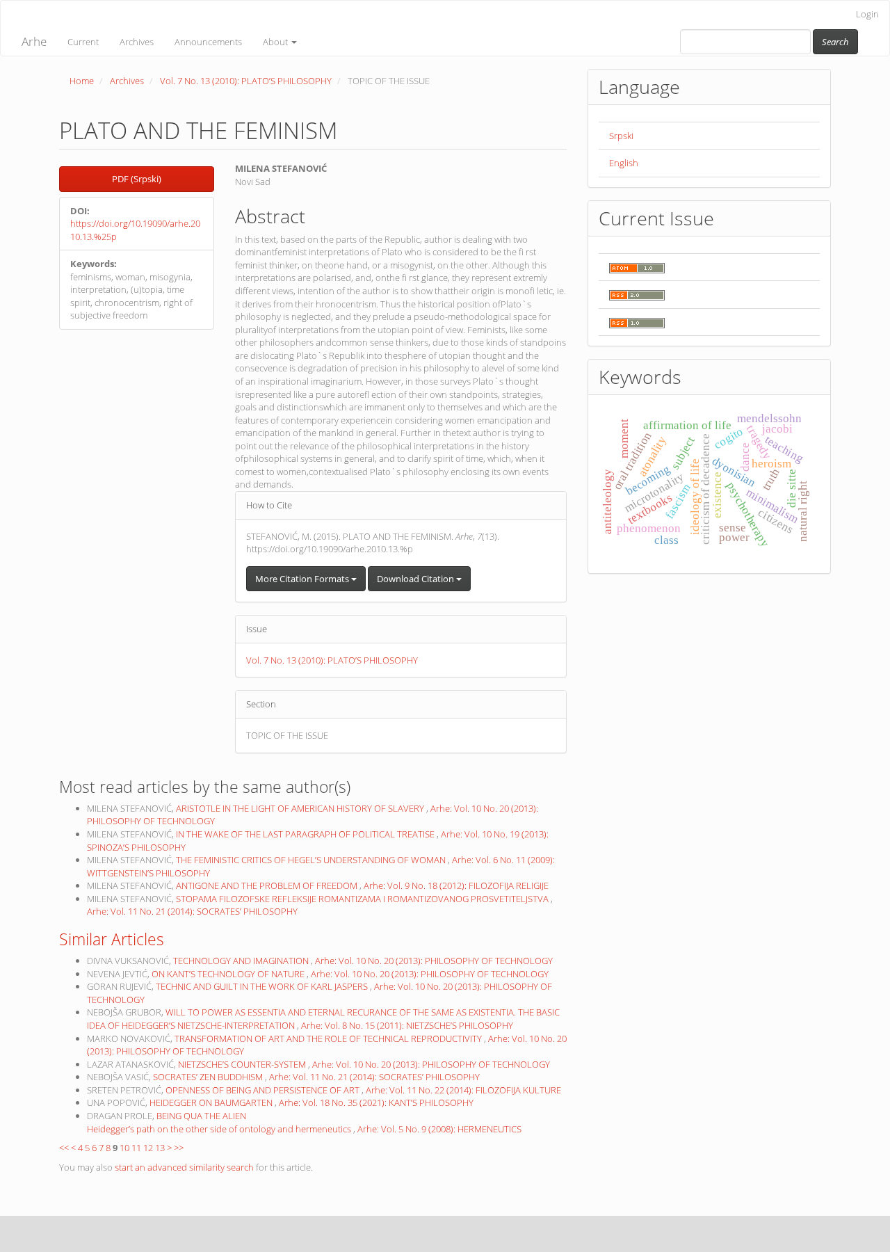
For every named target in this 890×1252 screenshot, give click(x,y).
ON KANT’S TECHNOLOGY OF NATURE (229, 974)
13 (160, 1147)
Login (867, 14)
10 (124, 1147)
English (623, 162)
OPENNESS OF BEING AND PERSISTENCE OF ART (263, 1090)
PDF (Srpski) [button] (136, 178)
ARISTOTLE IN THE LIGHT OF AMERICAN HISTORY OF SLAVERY (301, 808)
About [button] (276, 41)
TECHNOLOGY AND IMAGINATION (242, 960)
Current (83, 41)
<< (64, 1147)
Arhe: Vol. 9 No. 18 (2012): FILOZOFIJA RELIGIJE (456, 885)
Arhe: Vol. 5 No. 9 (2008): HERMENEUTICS (439, 1129)
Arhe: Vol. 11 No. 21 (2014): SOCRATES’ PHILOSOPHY (192, 911)
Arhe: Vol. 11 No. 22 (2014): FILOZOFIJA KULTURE (463, 1090)
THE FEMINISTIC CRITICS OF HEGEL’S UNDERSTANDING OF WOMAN (312, 859)
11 (136, 1147)
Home (82, 80)
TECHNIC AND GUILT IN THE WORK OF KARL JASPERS (263, 986)
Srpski (621, 135)
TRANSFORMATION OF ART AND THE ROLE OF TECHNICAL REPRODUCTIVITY (329, 1038)
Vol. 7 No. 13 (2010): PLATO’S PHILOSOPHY (246, 80)
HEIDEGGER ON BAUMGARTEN (212, 1102)
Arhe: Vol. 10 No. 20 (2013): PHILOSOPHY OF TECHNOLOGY (434, 960)
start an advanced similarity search (184, 1167)
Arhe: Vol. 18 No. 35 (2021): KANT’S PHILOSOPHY (376, 1102)
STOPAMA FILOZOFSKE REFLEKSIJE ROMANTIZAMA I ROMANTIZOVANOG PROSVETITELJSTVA (363, 898)
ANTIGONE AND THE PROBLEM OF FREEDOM (267, 885)
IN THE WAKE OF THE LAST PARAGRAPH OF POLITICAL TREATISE (306, 834)
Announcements (208, 41)
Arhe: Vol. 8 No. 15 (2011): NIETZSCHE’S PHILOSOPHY (407, 1025)
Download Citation (416, 578)
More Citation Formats (303, 578)
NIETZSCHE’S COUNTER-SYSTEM (243, 1064)
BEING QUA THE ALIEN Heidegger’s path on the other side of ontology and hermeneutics (220, 1122)
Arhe (34, 41)
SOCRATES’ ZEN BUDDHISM (209, 1076)
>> (179, 1147)
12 (148, 1147)
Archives (137, 41)
